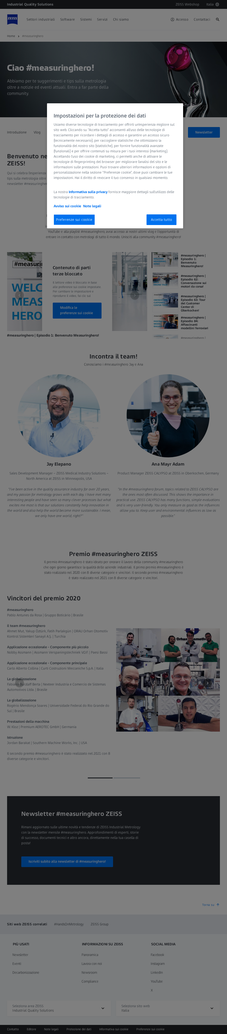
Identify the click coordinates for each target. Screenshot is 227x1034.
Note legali (92, 206)
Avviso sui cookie (67, 206)
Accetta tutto (161, 219)
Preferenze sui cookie (74, 219)
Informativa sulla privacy (88, 192)
